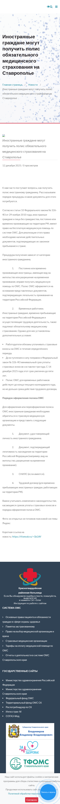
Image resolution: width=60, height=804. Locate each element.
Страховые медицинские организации (26, 640)
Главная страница (12, 84)
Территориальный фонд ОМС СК (24, 702)
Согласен (31, 799)
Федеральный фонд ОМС (20, 698)
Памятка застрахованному (20, 626)
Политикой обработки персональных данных (31, 793)
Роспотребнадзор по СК (19, 707)
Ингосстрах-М (13, 711)
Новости (33, 84)
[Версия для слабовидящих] (47, 6)
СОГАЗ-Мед (12, 716)
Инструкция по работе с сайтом (30, 603)
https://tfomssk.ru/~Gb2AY (26, 536)
